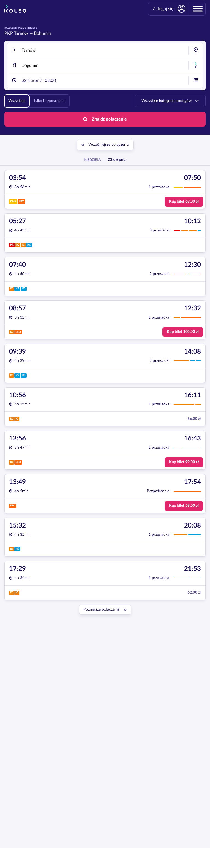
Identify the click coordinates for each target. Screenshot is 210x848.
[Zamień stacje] (195, 65)
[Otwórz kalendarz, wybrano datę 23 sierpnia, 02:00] (195, 80)
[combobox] (105, 50)
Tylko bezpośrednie (49, 101)
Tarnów (21, 33)
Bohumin (42, 33)
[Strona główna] (15, 9)
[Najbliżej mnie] (195, 50)
